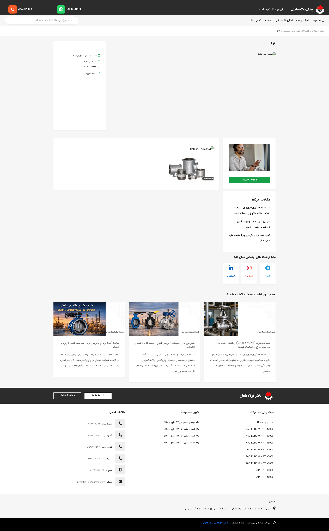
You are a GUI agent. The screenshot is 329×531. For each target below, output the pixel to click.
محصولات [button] (316, 20)
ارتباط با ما (98, 395)
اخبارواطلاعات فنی (284, 20)
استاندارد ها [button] (303, 20)
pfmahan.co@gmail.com (91, 482)
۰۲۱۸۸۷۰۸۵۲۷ (94, 447)
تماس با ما (256, 20)
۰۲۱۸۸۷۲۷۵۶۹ (25, 9)
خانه (322, 31)
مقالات (314, 31)
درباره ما (268, 20)
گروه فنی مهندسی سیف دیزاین (216, 523)
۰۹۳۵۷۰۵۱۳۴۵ (74, 9)
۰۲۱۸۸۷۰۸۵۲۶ (94, 436)
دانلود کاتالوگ (67, 395)
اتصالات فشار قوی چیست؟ (296, 31)
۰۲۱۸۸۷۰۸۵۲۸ (94, 459)
